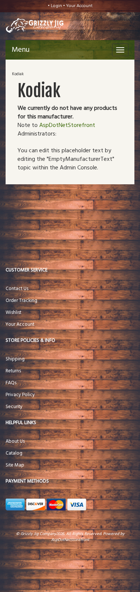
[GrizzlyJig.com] (29, 24)
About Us (15, 441)
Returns (13, 371)
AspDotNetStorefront (67, 125)
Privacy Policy (20, 395)
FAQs (11, 383)
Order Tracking (21, 301)
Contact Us (17, 289)
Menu (20, 50)
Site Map (15, 465)
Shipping (15, 359)
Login (56, 6)
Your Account (79, 6)
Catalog (14, 453)
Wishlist (13, 312)
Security (14, 407)
